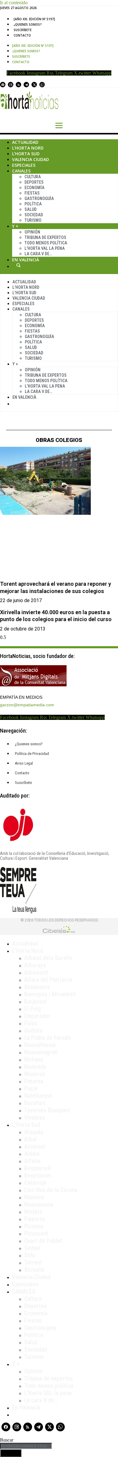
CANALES (23, 1291)
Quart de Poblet (43, 1240)
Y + (15, 226)
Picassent (36, 1233)
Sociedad (34, 214)
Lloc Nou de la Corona (50, 1190)
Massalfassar (40, 1045)
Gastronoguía (39, 198)
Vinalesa (34, 1117)
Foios (30, 1023)
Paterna (33, 1081)
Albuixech (36, 972)
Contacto (22, 35)
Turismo (33, 220)
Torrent (33, 1262)
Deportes (34, 182)
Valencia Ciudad (30, 159)
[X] (34, 84)
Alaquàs (33, 1132)
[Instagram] (10, 84)
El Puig (32, 1008)
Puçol (31, 1088)
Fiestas (32, 193)
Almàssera (37, 987)
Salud (31, 209)
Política (33, 203)
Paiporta (34, 1219)
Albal (30, 1139)
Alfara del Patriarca (48, 979)
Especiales (23, 165)
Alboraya (35, 965)
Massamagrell (41, 1052)
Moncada (35, 1066)
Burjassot (35, 1001)
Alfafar (32, 1161)
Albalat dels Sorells (48, 958)
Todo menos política (46, 242)
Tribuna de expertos (45, 237)
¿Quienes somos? (28, 24)
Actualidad (25, 142)
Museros (34, 1074)
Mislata (33, 1211)
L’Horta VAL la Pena (45, 248)
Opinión (32, 232)
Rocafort (34, 1103)
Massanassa (38, 1204)
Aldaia (31, 1153)
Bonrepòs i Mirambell (50, 994)
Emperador (37, 1016)
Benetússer (38, 1175)
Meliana (33, 1059)
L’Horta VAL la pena (47, 1393)
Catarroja (35, 1182)
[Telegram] (26, 84)
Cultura (33, 176)
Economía (34, 187)
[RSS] (18, 84)
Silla (29, 1255)
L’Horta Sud (26, 153)
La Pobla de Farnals (47, 1037)
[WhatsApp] (42, 84)
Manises (34, 1197)
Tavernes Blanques (47, 1110)
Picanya (33, 1226)
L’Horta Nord (28, 148)
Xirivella (34, 1269)
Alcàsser (35, 1146)
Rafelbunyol (38, 1095)
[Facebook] (2, 84)
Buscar (18, 265)
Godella (33, 1030)
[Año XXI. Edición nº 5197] (34, 19)
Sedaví (32, 1248)
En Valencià (25, 260)
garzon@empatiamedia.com (27, 704)
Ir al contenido (14, 2)
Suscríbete (22, 30)
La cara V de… (38, 253)
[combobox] (26, 1446)
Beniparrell (37, 1168)
